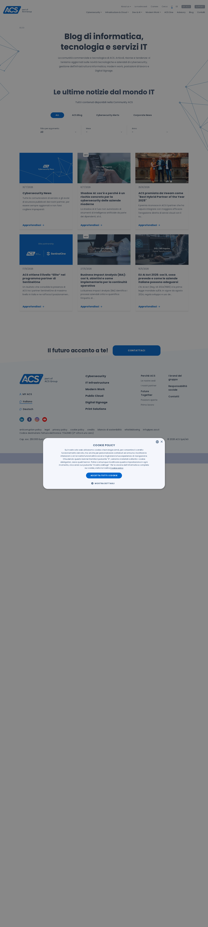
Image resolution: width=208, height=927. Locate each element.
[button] (104, 483)
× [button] (161, 441)
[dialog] (104, 463)
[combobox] (157, 441)
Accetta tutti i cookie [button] (104, 475)
